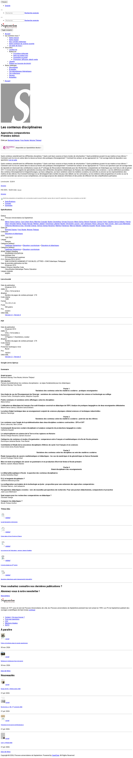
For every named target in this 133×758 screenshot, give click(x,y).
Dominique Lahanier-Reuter (55, 224)
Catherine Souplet (88, 226)
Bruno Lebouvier (98, 224)
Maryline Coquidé (40, 222)
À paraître (12, 69)
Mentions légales (11, 623)
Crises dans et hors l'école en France (11, 536)
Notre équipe (14, 40)
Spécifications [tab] (10, 202)
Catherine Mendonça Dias (14, 226)
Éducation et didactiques (14, 234)
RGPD (7, 625)
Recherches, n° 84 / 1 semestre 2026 (11, 707)
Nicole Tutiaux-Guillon (103, 226)
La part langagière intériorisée (9, 522)
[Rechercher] (1, 17)
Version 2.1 (9, 315)
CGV (6, 621)
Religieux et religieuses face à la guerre (12, 661)
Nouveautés (13, 67)
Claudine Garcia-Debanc (116, 222)
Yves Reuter (24, 140)
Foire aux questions (12, 619)
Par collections (14, 73)
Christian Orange (30, 226)
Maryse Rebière (75, 226)
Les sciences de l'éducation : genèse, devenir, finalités (16, 550)
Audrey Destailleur (54, 222)
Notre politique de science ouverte (21, 44)
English (7, 6)
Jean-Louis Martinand (122, 224)
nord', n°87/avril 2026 (6, 742)
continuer (32, 610)
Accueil (7, 34)
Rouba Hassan (27, 224)
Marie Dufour (79, 222)
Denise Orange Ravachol (46, 226)
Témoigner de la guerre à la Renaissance (12, 725)
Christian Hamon (15, 224)
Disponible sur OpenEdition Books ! (28, 148)
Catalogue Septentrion (13, 245)
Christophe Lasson (72, 224)
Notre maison (14, 38)
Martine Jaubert (39, 224)
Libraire (12, 61)
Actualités (12, 77)
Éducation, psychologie (31, 245)
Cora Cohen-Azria (27, 222)
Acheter (3, 186)
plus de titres (5, 671)
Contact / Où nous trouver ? (15, 617)
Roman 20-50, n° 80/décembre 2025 (10, 689)
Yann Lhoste (109, 224)
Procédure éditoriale (20, 54)
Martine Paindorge (62, 226)
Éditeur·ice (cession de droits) (20, 63)
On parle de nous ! (15, 46)
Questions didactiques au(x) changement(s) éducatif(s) (16, 579)
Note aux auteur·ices (20, 56)
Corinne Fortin (102, 222)
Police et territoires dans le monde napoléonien (14, 643)
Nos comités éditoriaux (17, 42)
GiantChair (55, 755)
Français (4, 2)
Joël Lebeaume (86, 224)
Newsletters (5, 596)
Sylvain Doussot (67, 222)
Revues (12, 75)
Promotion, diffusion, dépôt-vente (25, 59)
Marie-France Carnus (12, 222)
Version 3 (17, 315)
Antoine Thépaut (35, 140)
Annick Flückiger (90, 222)
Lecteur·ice (13, 50)
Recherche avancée (32, 13)
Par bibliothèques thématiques (20, 71)
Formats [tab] (8, 204)
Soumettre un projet (20, 57)
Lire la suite (13, 160)
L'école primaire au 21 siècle (9, 565)
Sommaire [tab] (8, 205)
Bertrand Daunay (13, 140)
